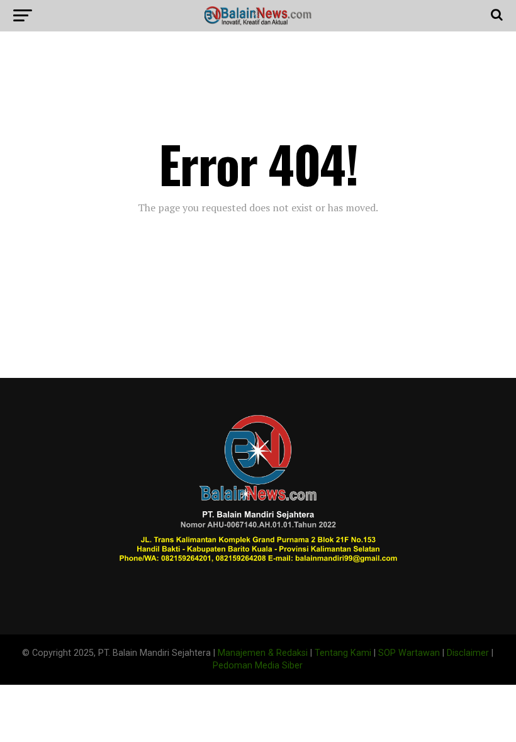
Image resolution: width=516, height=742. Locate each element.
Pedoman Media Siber (258, 665)
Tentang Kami (343, 653)
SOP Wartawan (409, 653)
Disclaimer (468, 653)
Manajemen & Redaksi (263, 653)
